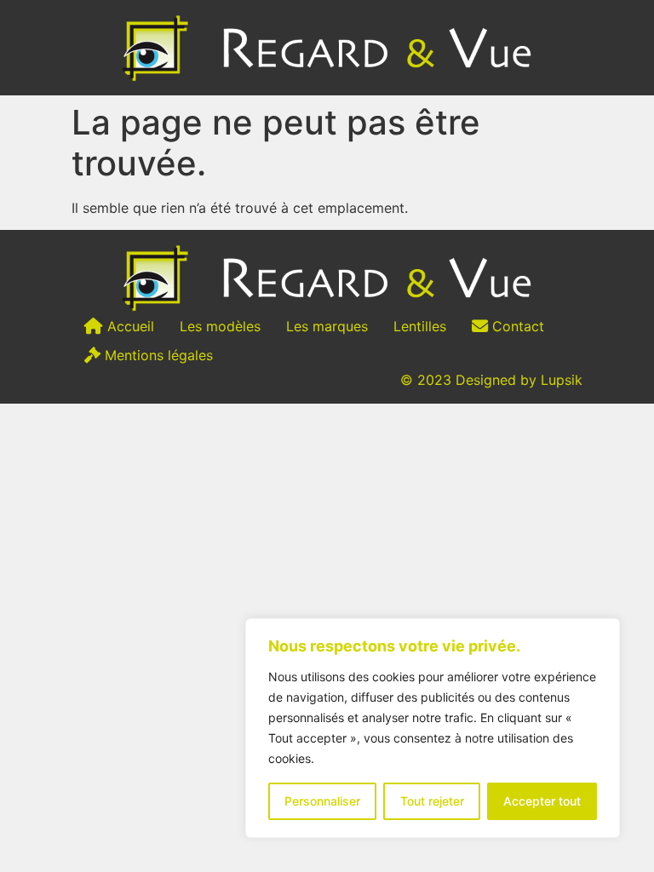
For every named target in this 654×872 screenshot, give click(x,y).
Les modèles (220, 326)
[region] (432, 728)
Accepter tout (542, 801)
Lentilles (419, 326)
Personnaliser (322, 801)
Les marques (327, 326)
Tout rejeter (432, 801)
